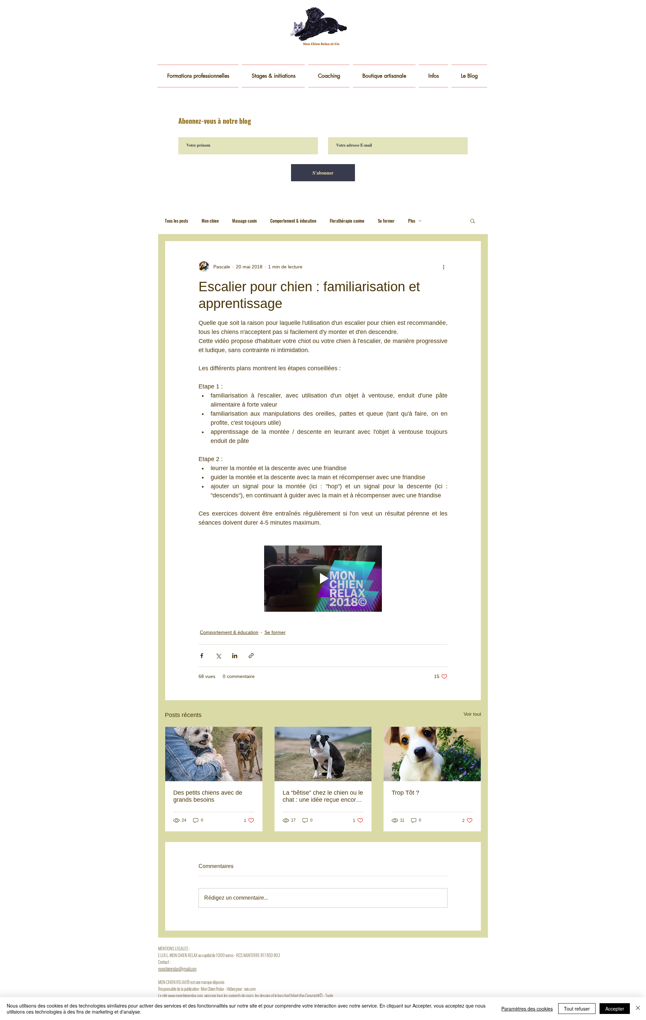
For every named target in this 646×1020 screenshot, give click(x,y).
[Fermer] (638, 1009)
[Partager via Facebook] (202, 655)
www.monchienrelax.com (185, 995)
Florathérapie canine (347, 220)
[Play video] (323, 578)
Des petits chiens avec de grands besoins (207, 796)
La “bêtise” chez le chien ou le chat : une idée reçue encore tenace (323, 796)
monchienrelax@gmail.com (177, 968)
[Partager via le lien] (251, 655)
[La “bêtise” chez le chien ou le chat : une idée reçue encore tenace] (323, 754)
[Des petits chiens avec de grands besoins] (213, 754)
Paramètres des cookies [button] (527, 1008)
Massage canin (244, 220)
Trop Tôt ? (405, 792)
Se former (386, 220)
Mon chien (210, 220)
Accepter (614, 1008)
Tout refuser (577, 1008)
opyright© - (316, 995)
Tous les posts (176, 220)
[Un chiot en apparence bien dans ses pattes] (432, 754)
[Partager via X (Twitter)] (218, 655)
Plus (411, 220)
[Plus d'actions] (443, 267)
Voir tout (472, 714)
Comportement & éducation (293, 220)
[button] (433, 76)
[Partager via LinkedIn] (234, 655)
